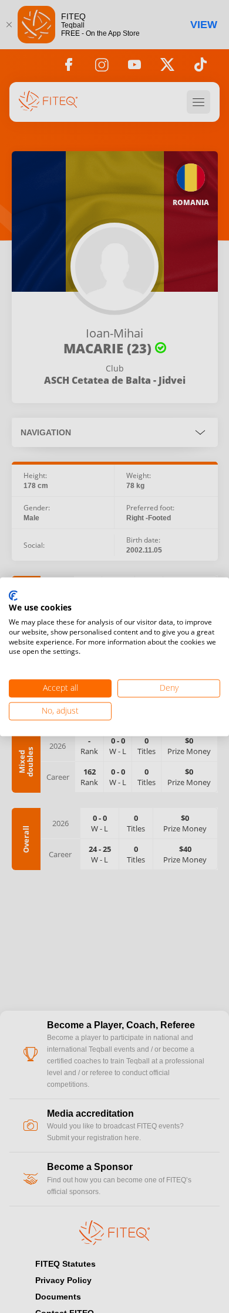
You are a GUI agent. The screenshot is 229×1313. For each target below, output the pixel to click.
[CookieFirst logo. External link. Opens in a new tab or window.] (13, 596)
